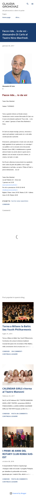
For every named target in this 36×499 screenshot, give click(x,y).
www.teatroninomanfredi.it (9, 185)
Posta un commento (19, 414)
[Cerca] (27, 3)
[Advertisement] (18, 277)
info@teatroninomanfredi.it (10, 190)
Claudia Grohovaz (10, 5)
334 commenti (16, 351)
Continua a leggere (10, 354)
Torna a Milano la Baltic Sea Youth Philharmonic (16, 328)
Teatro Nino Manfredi (19, 201)
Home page (6, 17)
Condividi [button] (6, 204)
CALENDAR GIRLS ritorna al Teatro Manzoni (17, 390)
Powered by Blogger (19, 493)
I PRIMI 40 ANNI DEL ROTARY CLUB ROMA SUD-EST (17, 454)
